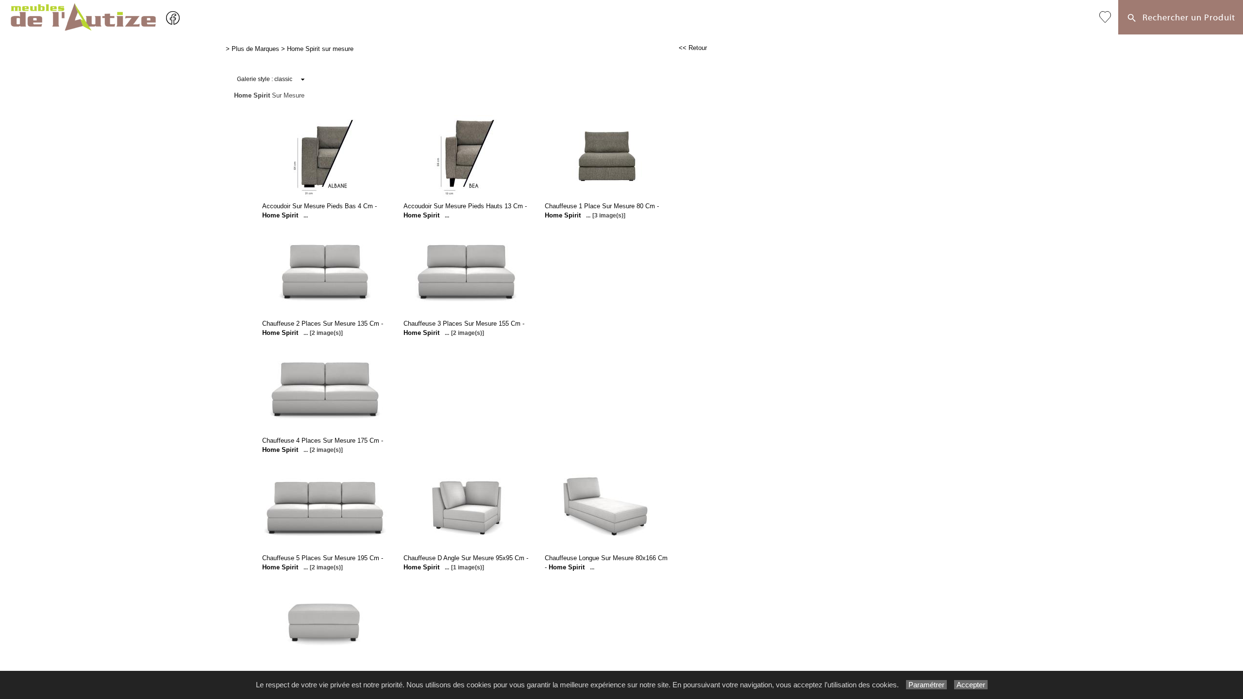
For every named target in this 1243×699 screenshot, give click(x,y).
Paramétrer (926, 685)
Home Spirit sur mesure (320, 48)
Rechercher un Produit (1186, 18)
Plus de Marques (255, 48)
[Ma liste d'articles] (1105, 17)
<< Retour (693, 47)
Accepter (971, 685)
